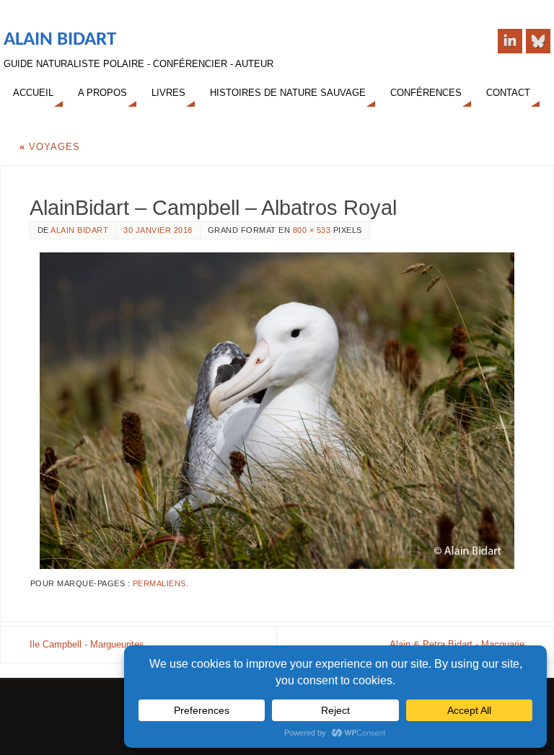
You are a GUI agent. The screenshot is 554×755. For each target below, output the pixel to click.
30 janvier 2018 (158, 230)
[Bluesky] (538, 41)
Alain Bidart (60, 40)
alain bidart (79, 230)
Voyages (49, 146)
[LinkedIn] (510, 41)
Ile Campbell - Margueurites (87, 644)
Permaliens (159, 583)
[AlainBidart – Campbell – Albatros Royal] (277, 410)
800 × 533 (312, 230)
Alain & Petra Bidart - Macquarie (457, 644)
